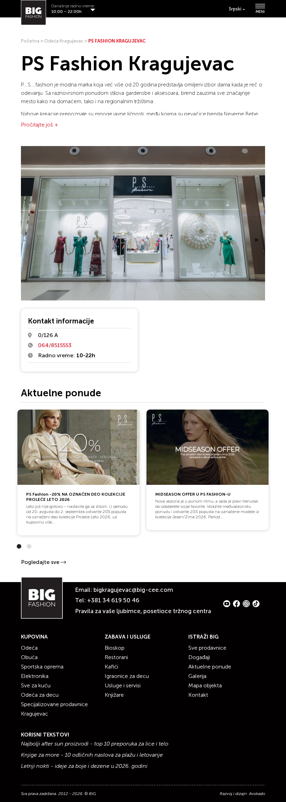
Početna (30, 41)
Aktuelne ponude (209, 666)
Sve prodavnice (207, 647)
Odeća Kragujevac (63, 41)
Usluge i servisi (123, 685)
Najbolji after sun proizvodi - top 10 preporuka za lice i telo (94, 744)
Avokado (257, 793)
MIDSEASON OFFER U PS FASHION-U (193, 494)
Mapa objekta (205, 685)
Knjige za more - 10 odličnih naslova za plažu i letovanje (92, 755)
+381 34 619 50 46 (113, 600)
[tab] (19, 546)
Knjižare (114, 695)
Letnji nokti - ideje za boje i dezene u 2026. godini (84, 766)
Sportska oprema (42, 666)
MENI (260, 11)
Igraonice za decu (127, 676)
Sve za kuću (36, 685)
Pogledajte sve (40, 562)
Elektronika (34, 676)
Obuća (29, 657)
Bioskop (115, 647)
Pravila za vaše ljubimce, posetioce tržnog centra (143, 611)
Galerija (197, 676)
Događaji (199, 657)
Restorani (116, 657)
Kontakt (198, 695)
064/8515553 (55, 345)
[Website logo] (33, 12)
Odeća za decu (40, 695)
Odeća (29, 647)
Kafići (111, 666)
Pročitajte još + (39, 124)
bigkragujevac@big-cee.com (133, 589)
